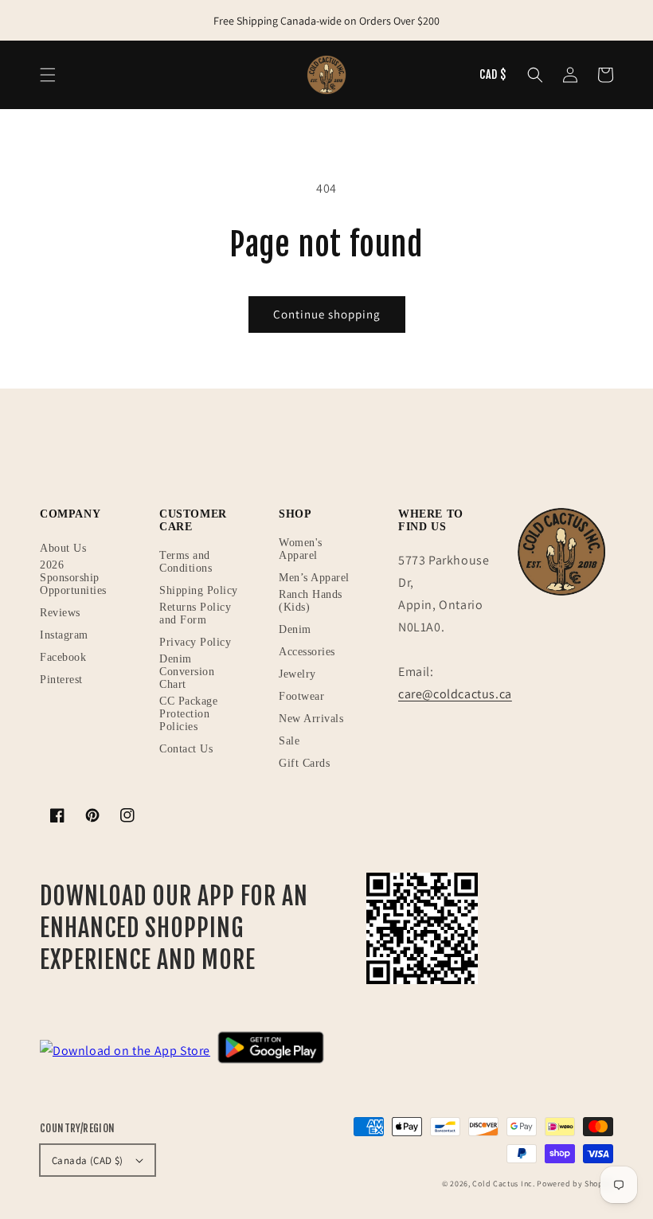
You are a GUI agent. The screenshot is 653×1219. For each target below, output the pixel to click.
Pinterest (61, 680)
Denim (295, 629)
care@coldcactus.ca (455, 694)
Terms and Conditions (185, 561)
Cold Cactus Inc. (503, 1183)
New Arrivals (311, 719)
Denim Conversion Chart (186, 671)
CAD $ (492, 74)
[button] (535, 74)
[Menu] (47, 74)
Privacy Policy (195, 642)
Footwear (301, 696)
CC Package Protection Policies (188, 714)
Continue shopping (327, 314)
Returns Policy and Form (195, 613)
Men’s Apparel (314, 578)
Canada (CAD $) (87, 1160)
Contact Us (186, 749)
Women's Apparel (301, 549)
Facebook (63, 657)
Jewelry (297, 674)
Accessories (307, 652)
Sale (289, 741)
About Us (63, 548)
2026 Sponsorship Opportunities (73, 577)
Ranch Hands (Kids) (310, 600)
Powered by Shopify (575, 1183)
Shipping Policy (198, 590)
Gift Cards (304, 763)
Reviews (60, 613)
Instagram (64, 635)
